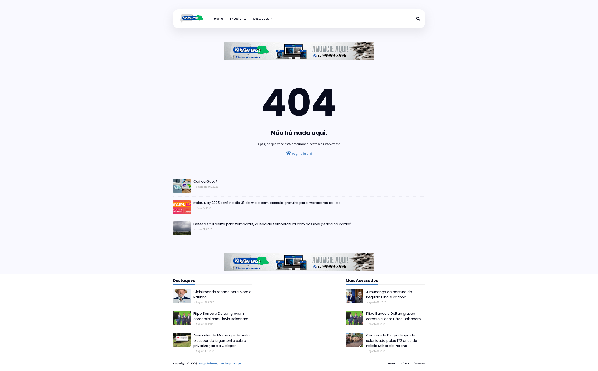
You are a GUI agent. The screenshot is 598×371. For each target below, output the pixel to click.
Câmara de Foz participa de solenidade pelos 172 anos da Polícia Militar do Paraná (391, 340)
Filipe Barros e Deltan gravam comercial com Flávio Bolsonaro (220, 316)
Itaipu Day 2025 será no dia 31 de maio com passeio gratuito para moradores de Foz (266, 202)
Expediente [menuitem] (238, 19)
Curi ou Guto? (205, 181)
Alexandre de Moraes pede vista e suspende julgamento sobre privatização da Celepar (221, 340)
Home (391, 363)
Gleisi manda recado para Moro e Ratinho (222, 294)
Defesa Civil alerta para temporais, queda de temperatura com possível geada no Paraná (272, 223)
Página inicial (301, 154)
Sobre (405, 363)
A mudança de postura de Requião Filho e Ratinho (389, 294)
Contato (419, 363)
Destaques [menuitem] (261, 19)
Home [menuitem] (218, 19)
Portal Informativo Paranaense (219, 363)
